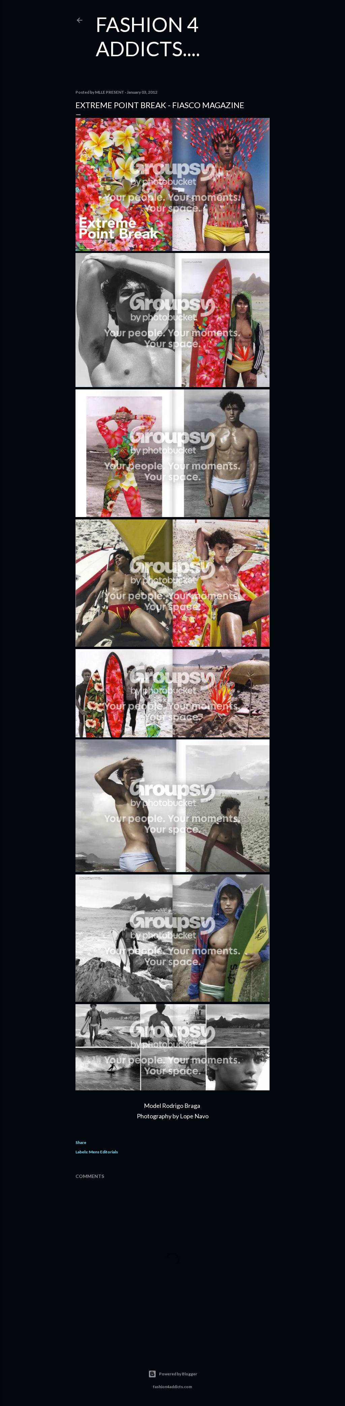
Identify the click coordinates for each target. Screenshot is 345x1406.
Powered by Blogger (178, 1373)
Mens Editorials (103, 1151)
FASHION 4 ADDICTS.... (148, 36)
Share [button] (80, 1142)
